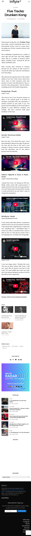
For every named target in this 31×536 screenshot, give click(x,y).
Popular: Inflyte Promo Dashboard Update (14, 297)
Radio (10, 398)
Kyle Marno (21, 18)
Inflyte (5, 348)
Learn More (5, 497)
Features (15, 7)
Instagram (26, 521)
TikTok (27, 523)
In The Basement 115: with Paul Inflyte (17, 401)
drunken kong (6, 346)
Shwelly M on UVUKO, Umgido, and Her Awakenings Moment (18, 424)
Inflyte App (26, 519)
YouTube (26, 528)
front (21, 346)
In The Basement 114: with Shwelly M (19, 432)
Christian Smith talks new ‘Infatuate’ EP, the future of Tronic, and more (20, 317)
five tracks (15, 346)
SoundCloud (25, 526)
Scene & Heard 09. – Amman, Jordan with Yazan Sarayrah (19, 409)
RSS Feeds (26, 530)
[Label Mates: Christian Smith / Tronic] (7, 325)
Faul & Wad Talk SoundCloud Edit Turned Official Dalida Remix (18, 417)
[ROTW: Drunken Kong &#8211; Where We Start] (7, 309)
